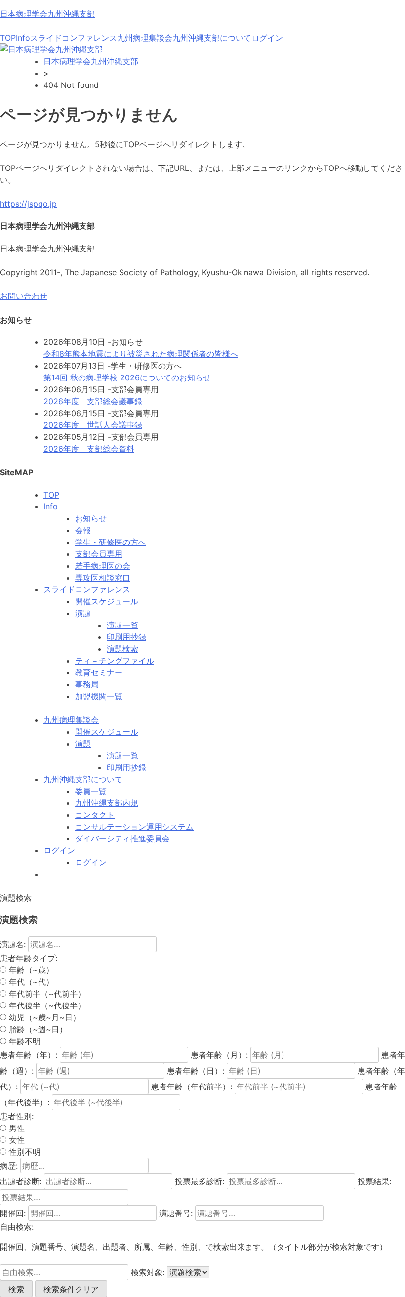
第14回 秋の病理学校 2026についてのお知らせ (127, 377)
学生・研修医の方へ (110, 542)
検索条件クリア (71, 1289)
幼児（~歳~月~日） (43, 1017)
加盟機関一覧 (98, 696)
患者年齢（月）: (219, 1055)
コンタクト (95, 815)
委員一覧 (91, 791)
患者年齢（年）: (28, 1055)
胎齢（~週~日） (36, 1029)
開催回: (13, 1213)
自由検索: (17, 1227)
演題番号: (176, 1213)
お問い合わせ (23, 296)
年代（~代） (30, 982)
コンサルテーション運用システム (134, 827)
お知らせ (91, 518)
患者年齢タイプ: (28, 958)
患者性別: (17, 1116)
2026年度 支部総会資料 (88, 449)
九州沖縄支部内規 (106, 803)
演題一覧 (122, 625)
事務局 (87, 684)
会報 (83, 530)
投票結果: (374, 1181)
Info (23, 37)
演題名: (13, 944)
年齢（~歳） (30, 970)
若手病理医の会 (102, 566)
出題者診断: (20, 1181)
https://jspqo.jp (28, 204)
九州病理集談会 (144, 37)
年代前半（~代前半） (45, 994)
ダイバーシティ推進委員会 (122, 838)
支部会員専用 (98, 554)
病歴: (9, 1166)
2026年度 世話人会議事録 (92, 425)
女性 (15, 1140)
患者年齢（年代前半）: (191, 1086)
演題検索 (122, 649)
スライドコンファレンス (73, 37)
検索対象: (147, 1272)
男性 (15, 1128)
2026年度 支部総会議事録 (92, 401)
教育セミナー (98, 672)
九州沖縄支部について (211, 37)
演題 (83, 613)
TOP (8, 37)
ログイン (267, 37)
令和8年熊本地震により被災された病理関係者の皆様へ (140, 354)
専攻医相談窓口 (102, 578)
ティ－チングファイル (114, 661)
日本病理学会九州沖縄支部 (47, 14)
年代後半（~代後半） (45, 1005)
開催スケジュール (106, 601)
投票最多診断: (199, 1181)
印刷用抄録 (126, 637)
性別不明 (23, 1152)
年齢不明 (23, 1041)
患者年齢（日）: (195, 1071)
